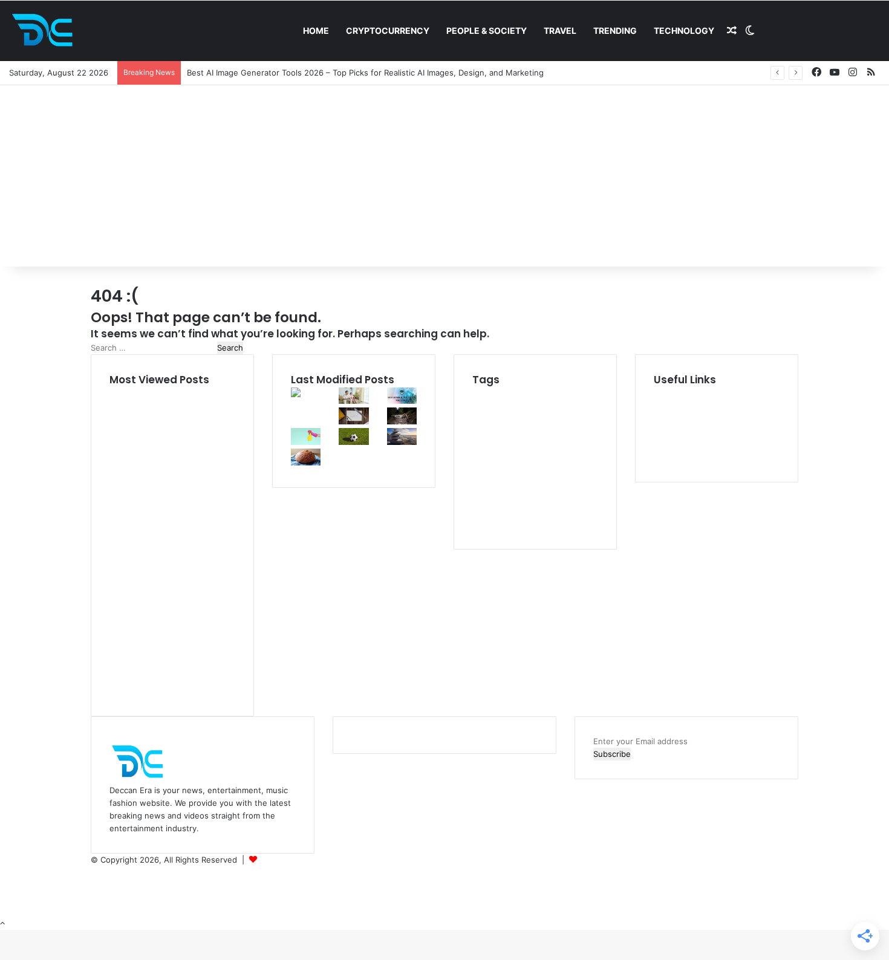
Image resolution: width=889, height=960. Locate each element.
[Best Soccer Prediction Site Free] (353, 442)
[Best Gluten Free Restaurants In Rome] (306, 462)
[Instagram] (94, 898)
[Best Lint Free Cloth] (306, 442)
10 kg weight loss (515, 393)
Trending (615, 30)
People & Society (486, 30)
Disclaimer (673, 419)
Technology (684, 30)
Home (316, 30)
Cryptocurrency (387, 30)
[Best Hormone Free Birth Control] (402, 442)
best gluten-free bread (531, 436)
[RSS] (94, 910)
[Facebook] (95, 872)
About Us (671, 406)
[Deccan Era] (45, 31)
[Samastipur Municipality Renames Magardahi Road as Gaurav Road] (306, 416)
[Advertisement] (444, 176)
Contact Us (675, 457)
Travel (560, 30)
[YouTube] (95, 885)
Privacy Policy (679, 431)
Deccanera (279, 859)
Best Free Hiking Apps (512, 423)
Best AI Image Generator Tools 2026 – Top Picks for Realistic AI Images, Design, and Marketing (365, 72)
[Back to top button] (2, 923)
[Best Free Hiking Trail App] (402, 421)
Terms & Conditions (690, 444)
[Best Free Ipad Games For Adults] (353, 401)
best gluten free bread (529, 468)
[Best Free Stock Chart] (353, 421)
